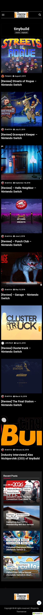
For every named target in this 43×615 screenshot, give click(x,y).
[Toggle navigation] (3, 14)
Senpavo (8, 76)
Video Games (12, 518)
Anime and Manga (14, 489)
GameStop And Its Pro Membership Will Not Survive (20, 523)
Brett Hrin (8, 129)
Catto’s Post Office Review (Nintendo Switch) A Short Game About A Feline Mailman (20, 575)
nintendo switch (13, 540)
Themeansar (21, 612)
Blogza (33, 608)
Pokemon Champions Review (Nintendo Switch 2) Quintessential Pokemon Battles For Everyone (20, 551)
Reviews (25, 540)
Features (27, 489)
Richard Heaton (13, 493)
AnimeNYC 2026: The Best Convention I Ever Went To (18, 498)
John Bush (9, 343)
